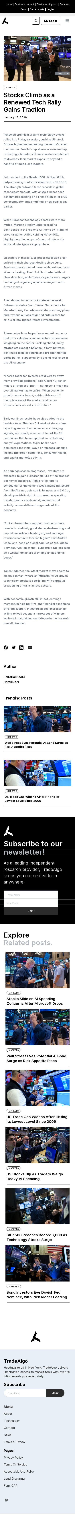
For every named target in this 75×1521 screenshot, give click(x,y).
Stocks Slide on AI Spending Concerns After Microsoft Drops (35, 1001)
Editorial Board (14, 677)
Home (9, 4)
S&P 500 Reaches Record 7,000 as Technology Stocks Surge (37, 1237)
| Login (49, 9)
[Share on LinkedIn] (21, 647)
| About (30, 4)
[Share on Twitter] (13, 647)
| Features (19, 4)
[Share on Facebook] (6, 647)
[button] (67, 20)
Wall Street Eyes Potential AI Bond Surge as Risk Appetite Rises (36, 744)
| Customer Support (46, 4)
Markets (10, 87)
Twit (6, 1500)
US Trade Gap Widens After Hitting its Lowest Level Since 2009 (32, 799)
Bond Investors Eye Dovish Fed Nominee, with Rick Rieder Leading (37, 1294)
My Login (50, 21)
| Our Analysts (36, 9)
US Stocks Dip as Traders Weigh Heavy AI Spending (35, 1176)
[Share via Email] (30, 648)
